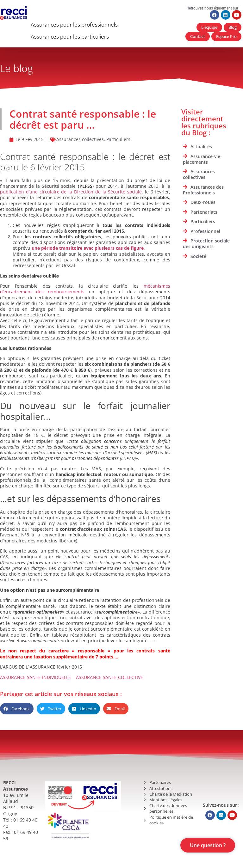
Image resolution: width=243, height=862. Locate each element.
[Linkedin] (225, 15)
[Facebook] (214, 15)
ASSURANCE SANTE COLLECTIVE (109, 677)
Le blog (16, 68)
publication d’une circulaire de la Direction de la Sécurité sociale (71, 192)
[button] (74, 25)
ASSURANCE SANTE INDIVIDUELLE (35, 677)
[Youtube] (236, 15)
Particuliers (118, 139)
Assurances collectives (80, 139)
